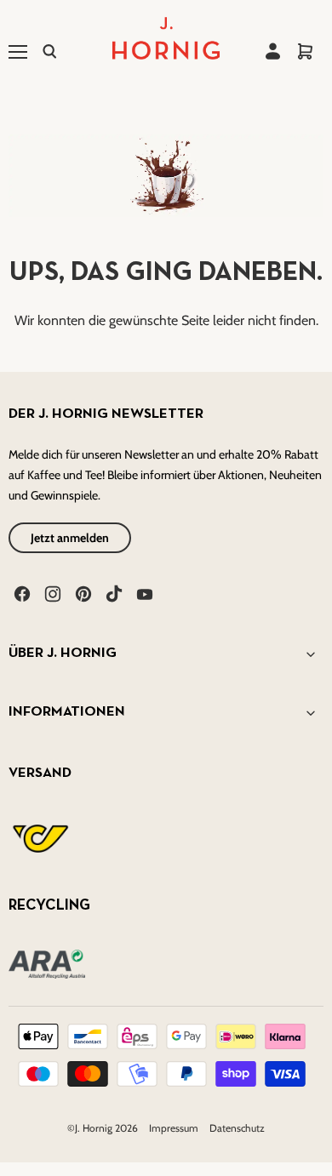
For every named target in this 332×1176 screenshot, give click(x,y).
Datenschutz (237, 1128)
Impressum (175, 1128)
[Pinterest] (82, 592)
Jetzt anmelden (70, 537)
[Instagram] (51, 592)
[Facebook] (20, 592)
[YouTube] (143, 592)
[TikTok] (112, 592)
